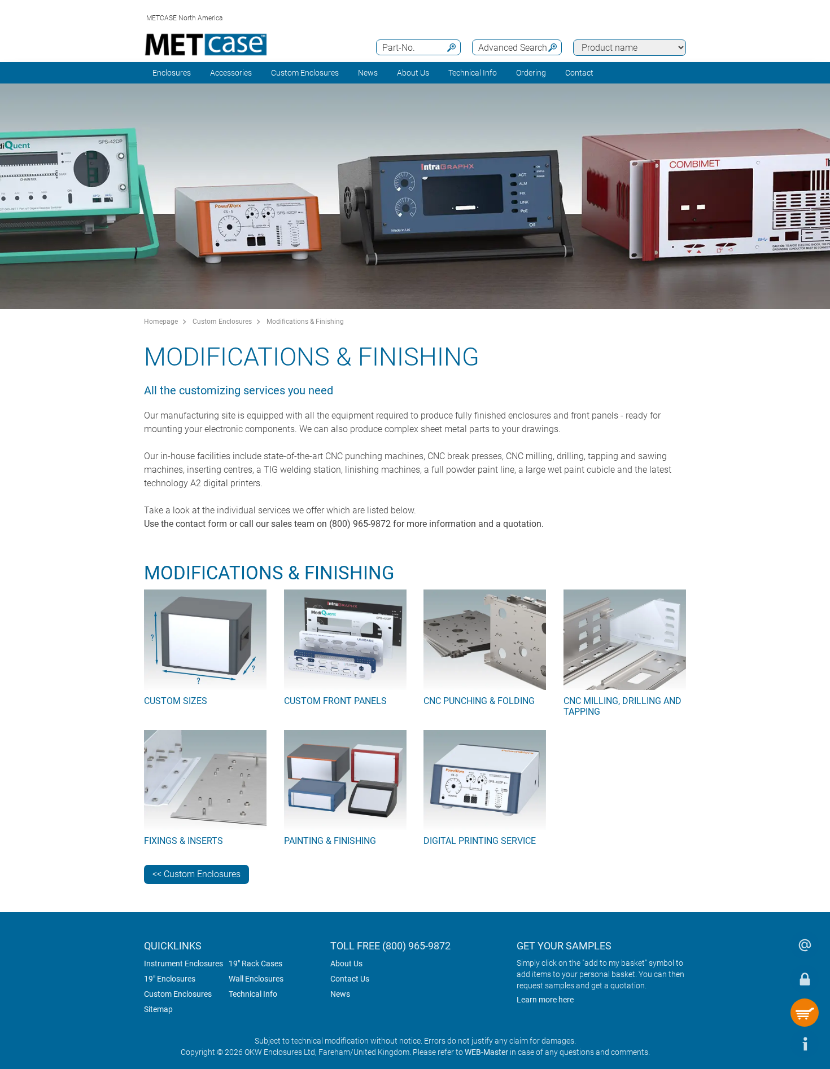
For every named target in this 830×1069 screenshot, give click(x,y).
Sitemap (158, 1009)
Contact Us (349, 978)
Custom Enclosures (305, 72)
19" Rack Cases (255, 963)
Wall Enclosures (256, 978)
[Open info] (804, 1044)
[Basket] (804, 1012)
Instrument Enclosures (183, 963)
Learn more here (545, 999)
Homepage (161, 321)
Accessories (231, 72)
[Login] (804, 979)
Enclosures (171, 72)
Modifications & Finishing (305, 321)
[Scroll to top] (771, 1044)
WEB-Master (486, 1052)
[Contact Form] (804, 945)
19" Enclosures (169, 978)
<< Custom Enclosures (196, 874)
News (368, 72)
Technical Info (253, 993)
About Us (346, 963)
